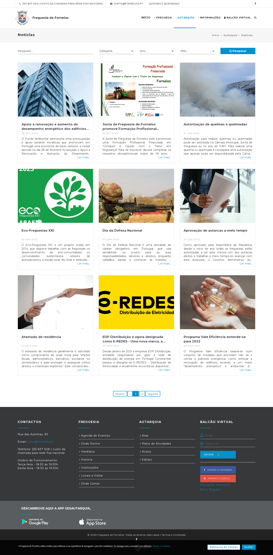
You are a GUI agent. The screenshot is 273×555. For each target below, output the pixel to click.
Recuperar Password (215, 485)
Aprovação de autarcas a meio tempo (215, 230)
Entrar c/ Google (218, 478)
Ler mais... (83, 157)
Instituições (89, 467)
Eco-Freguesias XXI (38, 230)
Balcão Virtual (238, 17)
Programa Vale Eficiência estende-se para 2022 (215, 339)
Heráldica (87, 451)
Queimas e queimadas (164, 3)
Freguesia (163, 17)
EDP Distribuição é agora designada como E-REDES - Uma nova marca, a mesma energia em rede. (133, 339)
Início (215, 35)
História (86, 459)
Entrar (209, 454)
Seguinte (153, 394)
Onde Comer (90, 483)
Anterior (120, 394)
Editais (146, 459)
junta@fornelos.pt (127, 3)
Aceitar (248, 547)
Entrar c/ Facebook (218, 470)
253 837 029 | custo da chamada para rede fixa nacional (62, 3)
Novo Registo (210, 489)
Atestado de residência (41, 337)
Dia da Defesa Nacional (122, 230)
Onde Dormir (90, 443)
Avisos (146, 451)
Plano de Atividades (156, 443)
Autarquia (185, 17)
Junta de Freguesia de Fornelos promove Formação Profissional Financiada (130, 126)
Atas (144, 435)
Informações (210, 17)
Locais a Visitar (91, 475)
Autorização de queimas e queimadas (215, 124)
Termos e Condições (174, 534)
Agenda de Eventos (95, 435)
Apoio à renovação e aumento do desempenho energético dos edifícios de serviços (54, 126)
